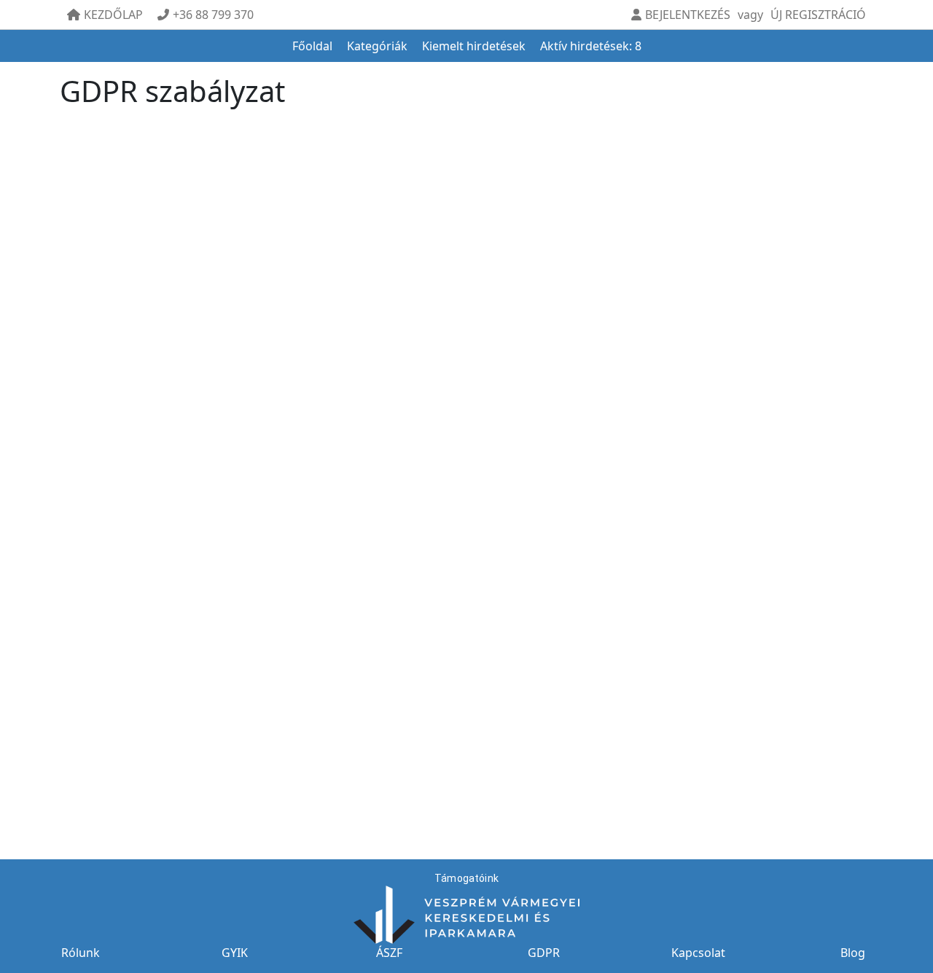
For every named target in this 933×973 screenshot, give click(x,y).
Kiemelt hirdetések (474, 46)
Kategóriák (377, 46)
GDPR (544, 953)
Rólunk (80, 953)
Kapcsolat (698, 953)
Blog (852, 953)
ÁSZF (389, 953)
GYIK (235, 953)
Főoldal (312, 46)
